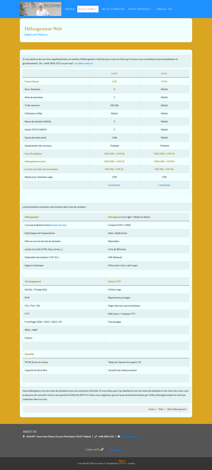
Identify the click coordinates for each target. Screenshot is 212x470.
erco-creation (113, 9)
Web (160, 409)
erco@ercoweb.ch (83, 63)
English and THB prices (36, 34)
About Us (164, 9)
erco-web (86, 9)
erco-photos (139, 9)
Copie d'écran (58, 225)
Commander (114, 185)
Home (70, 9)
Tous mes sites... (116, 450)
